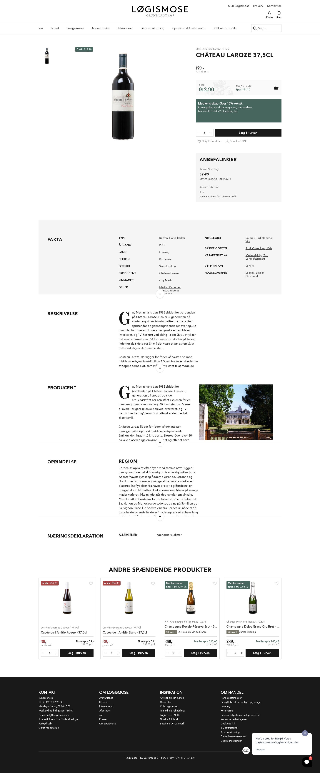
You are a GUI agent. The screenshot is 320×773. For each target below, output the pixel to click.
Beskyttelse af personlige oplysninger (241, 702)
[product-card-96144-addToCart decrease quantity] (229, 653)
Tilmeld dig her (229, 111)
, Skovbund (255, 274)
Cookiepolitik (228, 723)
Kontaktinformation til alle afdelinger (59, 719)
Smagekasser (75, 28)
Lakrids (250, 272)
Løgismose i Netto (170, 715)
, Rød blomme (263, 238)
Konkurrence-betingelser (234, 719)
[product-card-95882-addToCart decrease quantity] (105, 653)
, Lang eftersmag (257, 257)
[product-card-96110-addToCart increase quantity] (180, 653)
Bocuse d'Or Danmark (172, 723)
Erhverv (258, 6)
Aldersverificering (230, 732)
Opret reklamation (49, 727)
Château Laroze (169, 273)
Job (101, 715)
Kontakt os (274, 6)
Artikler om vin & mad (172, 697)
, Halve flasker (176, 238)
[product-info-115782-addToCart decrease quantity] (198, 133)
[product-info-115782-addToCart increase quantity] (211, 133)
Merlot (163, 287)
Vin (41, 28)
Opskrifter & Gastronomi (188, 28)
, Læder (259, 272)
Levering (225, 706)
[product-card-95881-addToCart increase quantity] (56, 653)
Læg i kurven (248, 133)
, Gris (269, 248)
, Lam (262, 248)
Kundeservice (46, 697)
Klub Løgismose (238, 6)
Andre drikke (100, 28)
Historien (104, 702)
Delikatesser (124, 28)
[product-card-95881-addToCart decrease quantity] (43, 653)
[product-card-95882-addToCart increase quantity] (118, 653)
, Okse (255, 248)
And (248, 248)
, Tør (264, 255)
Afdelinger (105, 710)
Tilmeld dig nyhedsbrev (172, 710)
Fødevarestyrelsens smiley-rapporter (241, 715)
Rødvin (163, 238)
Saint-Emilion (167, 266)
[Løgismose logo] (160, 11)
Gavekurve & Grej (152, 28)
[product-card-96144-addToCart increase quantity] (242, 653)
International (106, 706)
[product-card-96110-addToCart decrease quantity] (167, 653)
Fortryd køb (45, 723)
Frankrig (164, 252)
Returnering (227, 710)
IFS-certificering (229, 727)
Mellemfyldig (254, 255)
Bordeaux (165, 259)
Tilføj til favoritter (211, 141)
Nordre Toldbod (169, 719)
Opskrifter (165, 702)
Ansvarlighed (106, 697)
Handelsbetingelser (231, 697)
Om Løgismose (107, 723)
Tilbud (54, 28)
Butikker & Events (224, 28)
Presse (102, 719)
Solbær (250, 238)
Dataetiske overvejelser (233, 736)
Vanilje (250, 265)
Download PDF (238, 141)
